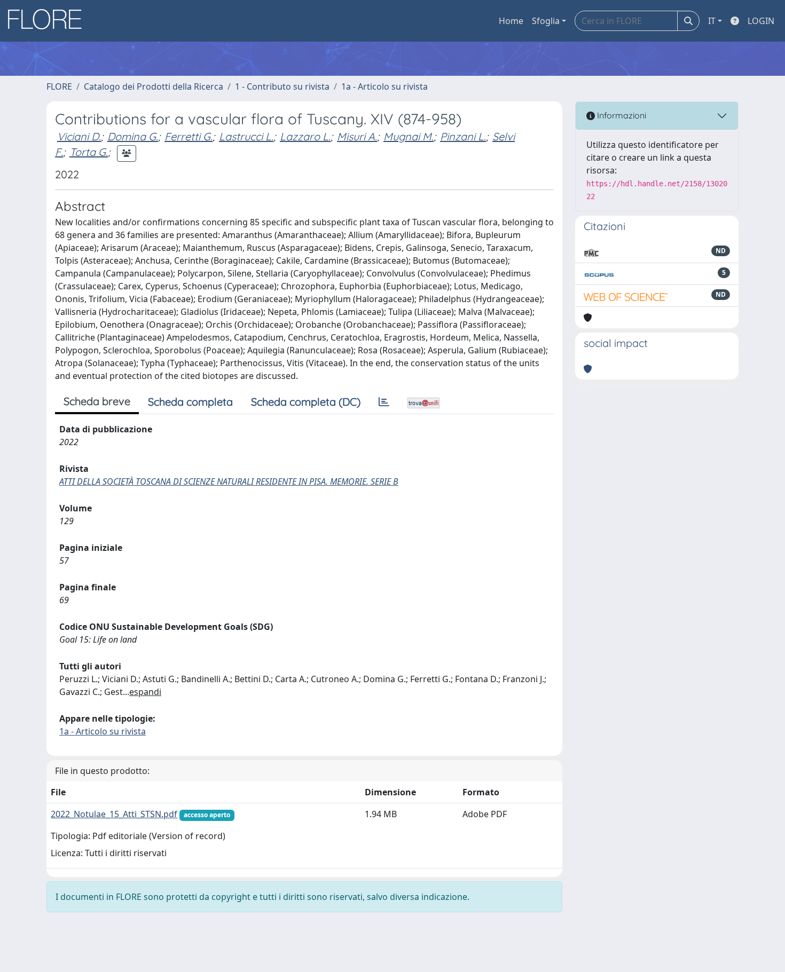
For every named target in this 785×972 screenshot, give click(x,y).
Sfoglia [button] (546, 21)
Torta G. (88, 152)
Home (511, 21)
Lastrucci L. (246, 136)
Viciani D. (79, 136)
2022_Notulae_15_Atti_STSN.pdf (114, 814)
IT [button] (712, 21)
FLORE (59, 86)
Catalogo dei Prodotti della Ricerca (153, 86)
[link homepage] (48, 20)
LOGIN (761, 21)
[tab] (384, 402)
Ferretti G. (188, 136)
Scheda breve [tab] (97, 401)
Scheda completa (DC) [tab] (305, 401)
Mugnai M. (408, 136)
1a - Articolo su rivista (384, 86)
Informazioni (620, 115)
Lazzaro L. (305, 136)
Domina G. (132, 136)
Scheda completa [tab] (190, 401)
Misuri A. (357, 136)
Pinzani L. (463, 136)
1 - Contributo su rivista (282, 86)
